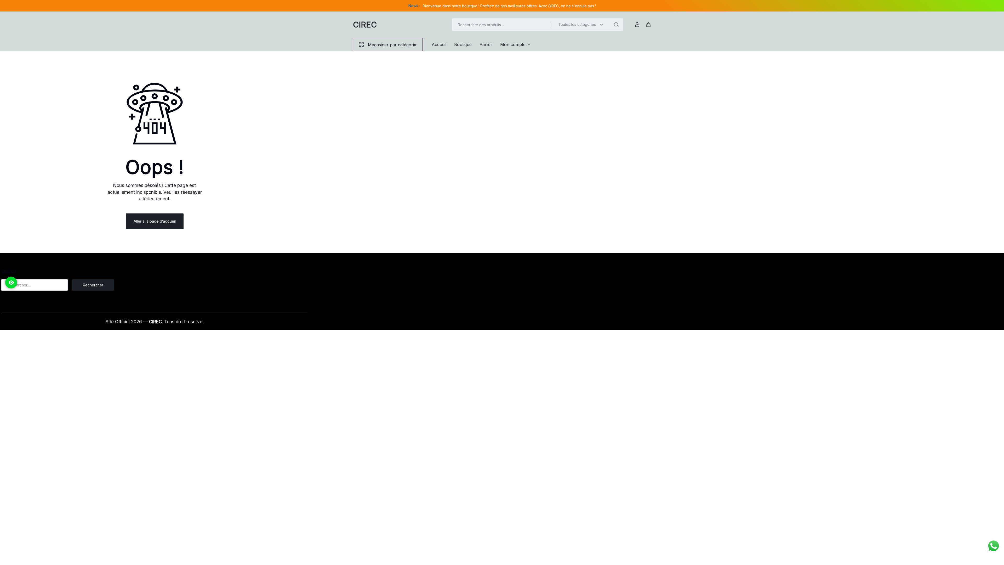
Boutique (463, 44)
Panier (486, 44)
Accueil (439, 44)
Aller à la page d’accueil (155, 221)
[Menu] (11, 283)
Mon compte (513, 44)
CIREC (365, 24)
